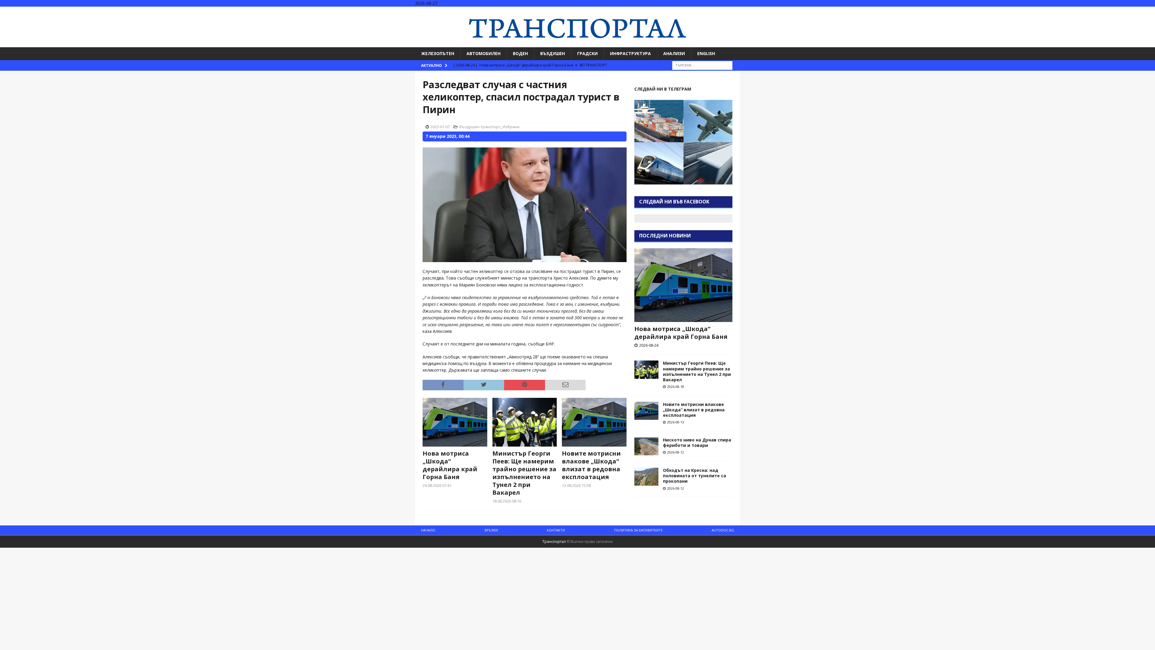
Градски (587, 53)
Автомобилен (483, 53)
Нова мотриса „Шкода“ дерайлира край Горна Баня (450, 465)
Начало (428, 530)
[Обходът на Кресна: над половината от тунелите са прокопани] (646, 477)
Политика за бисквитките (638, 530)
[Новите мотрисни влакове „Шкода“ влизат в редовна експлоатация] (594, 422)
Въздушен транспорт (480, 126)
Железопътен (437, 53)
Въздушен (552, 53)
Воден (520, 53)
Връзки (491, 530)
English (706, 53)
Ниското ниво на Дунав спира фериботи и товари (697, 442)
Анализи (674, 53)
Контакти (556, 530)
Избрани (511, 126)
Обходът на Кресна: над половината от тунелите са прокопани (694, 475)
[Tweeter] (1138, 12)
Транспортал (554, 541)
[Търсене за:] (702, 65)
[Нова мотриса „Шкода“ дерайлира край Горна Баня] (455, 422)
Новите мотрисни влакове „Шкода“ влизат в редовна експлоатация (591, 465)
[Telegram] (1149, 12)
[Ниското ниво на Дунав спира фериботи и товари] (646, 446)
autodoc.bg (723, 530)
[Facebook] (1126, 12)
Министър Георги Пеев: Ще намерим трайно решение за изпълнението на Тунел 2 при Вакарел (524, 473)
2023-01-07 (440, 126)
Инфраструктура (630, 53)
